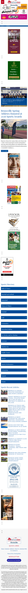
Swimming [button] (5, 370)
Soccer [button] (4, 358)
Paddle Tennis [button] (6, 352)
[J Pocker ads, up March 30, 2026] (14, 222)
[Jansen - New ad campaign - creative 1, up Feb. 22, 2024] (14, 165)
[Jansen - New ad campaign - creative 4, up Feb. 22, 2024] (7, 507)
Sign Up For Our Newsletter (14, 560)
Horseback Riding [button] (7, 329)
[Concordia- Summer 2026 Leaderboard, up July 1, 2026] (14, 16)
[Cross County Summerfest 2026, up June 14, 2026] (14, 11)
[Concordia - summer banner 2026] (14, 194)
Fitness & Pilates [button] (6, 306)
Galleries (12, 549)
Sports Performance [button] (7, 364)
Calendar (7, 549)
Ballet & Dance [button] (6, 288)
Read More (4, 150)
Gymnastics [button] (5, 323)
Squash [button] (4, 376)
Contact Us (15, 550)
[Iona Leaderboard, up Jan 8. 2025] (14, 6)
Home (2, 549)
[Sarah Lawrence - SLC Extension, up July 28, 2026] (14, 240)
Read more (4, 103)
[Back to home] (14, 3)
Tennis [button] (4, 382)
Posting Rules (17, 553)
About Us (17, 549)
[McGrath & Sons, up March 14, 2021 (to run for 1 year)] (14, 475)
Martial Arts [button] (5, 347)
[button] (2, 2)
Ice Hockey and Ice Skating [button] (9, 335)
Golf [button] (3, 317)
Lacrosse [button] (4, 341)
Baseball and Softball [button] (8, 294)
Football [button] (4, 312)
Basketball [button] (5, 300)
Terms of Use (10, 553)
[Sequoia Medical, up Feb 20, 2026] (14, 70)
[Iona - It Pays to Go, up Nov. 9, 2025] (14, 41)
